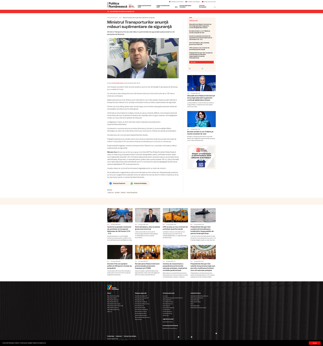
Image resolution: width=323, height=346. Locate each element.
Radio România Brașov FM (141, 295)
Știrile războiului (166, 305)
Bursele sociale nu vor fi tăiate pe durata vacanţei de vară (201, 31)
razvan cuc (111, 192)
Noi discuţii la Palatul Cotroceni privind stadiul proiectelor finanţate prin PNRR (147, 259)
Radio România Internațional (113, 303)
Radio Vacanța (138, 319)
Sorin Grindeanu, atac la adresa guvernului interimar (201, 43)
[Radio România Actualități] (121, 4)
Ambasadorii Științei (167, 313)
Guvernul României (195, 299)
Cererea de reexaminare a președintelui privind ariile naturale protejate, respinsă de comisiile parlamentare (175, 260)
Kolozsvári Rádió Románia (141, 315)
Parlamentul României (196, 301)
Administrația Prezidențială (197, 297)
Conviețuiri (165, 295)
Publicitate (110, 336)
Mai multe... (193, 62)
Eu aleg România (166, 309)
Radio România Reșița (140, 307)
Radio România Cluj (139, 299)
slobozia (123, 192)
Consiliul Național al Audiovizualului (198, 307)
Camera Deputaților (195, 305)
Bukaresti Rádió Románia (141, 313)
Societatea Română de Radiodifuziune (199, 295)
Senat (192, 303)
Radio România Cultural (112, 299)
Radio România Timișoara (141, 311)
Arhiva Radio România (168, 301)
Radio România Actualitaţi (113, 295)
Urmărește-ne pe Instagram (193, 1)
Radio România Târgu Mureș (141, 309)
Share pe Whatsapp (140, 183)
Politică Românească (168, 303)
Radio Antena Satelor (112, 297)
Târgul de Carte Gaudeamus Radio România (173, 297)
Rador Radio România (168, 321)
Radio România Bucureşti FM (141, 297)
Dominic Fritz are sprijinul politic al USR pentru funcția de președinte (119, 259)
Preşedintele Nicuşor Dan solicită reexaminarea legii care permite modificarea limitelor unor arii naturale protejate (203, 260)
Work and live (166, 315)
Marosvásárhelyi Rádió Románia (142, 317)
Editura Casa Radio (167, 299)
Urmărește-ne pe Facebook (177, 1)
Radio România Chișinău (113, 307)
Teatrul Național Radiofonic (113, 309)
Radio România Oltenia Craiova (142, 303)
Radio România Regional (168, 307)
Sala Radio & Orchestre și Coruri (170, 328)
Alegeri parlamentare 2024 (144, 6)
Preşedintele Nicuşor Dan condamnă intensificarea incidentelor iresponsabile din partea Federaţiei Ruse (201, 55)
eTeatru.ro (109, 311)
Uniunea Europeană (202, 6)
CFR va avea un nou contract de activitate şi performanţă (201, 48)
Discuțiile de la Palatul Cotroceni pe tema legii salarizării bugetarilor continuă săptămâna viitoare (201, 26)
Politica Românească (112, 17)
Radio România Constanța (141, 301)
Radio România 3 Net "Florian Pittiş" (115, 305)
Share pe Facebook (119, 183)
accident (117, 192)
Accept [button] (315, 343)
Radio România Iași (139, 305)
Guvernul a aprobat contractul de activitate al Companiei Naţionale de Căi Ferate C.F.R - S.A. (201, 37)
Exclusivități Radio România (185, 6)
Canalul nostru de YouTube (210, 1)
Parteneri (119, 336)
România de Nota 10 (167, 311)
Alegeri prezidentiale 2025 (162, 6)
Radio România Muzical (112, 301)
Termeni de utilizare (130, 336)
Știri (176, 7)
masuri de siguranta (132, 192)
